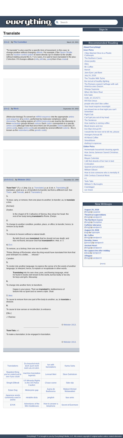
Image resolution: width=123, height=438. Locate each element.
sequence (46, 117)
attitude (39, 52)
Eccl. (10, 245)
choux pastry (89, 61)
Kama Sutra (70, 366)
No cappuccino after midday (97, 251)
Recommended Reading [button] (103, 43)
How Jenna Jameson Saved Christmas (101, 152)
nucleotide (16, 123)
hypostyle (95, 232)
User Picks (89, 50)
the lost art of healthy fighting (96, 81)
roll (36, 59)
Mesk (16, 109)
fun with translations (51, 366)
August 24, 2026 (91, 230)
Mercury (87, 155)
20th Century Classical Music (97, 175)
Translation (36, 192)
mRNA (38, 117)
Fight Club (88, 114)
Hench (87, 70)
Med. (10, 296)
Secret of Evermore (70, 405)
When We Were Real (93, 92)
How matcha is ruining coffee (97, 123)
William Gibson (91, 170)
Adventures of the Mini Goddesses (31, 405)
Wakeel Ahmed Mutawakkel (69, 390)
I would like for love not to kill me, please (101, 132)
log (86, 232)
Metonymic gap (31, 390)
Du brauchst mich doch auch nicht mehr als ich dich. (31, 365)
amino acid (11, 126)
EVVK (12, 405)
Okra (86, 64)
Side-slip (70, 383)
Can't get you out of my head (96, 117)
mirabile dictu (32, 397)
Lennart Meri (50, 374)
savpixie (96, 212)
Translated (39, 188)
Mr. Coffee (88, 67)
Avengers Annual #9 (93, 135)
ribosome (10, 121)
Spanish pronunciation (94, 167)
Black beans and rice (93, 126)
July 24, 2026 (90, 75)
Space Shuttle (66, 52)
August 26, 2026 (91, 210)
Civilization (89, 164)
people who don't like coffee (96, 104)
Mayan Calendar (91, 158)
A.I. (85, 178)
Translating (61, 188)
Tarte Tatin (88, 181)
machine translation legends (31, 374)
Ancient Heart (90, 245)
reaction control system (23, 55)
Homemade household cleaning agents (101, 149)
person (88, 243)
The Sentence (90, 120)
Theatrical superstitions (95, 215)
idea (6, 42)
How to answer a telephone (51, 405)
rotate (64, 59)
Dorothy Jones (91, 240)
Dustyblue (97, 222)
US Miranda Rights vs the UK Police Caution (32, 382)
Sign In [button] (103, 29)
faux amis (70, 397)
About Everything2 (92, 47)
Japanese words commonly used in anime (13, 397)
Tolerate (20, 192)
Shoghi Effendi (12, 383)
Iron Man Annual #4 (92, 129)
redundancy (23, 130)
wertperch (97, 217)
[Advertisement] (61, 8)
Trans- (9, 192)
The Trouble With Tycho (94, 78)
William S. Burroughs (93, 184)
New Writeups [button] (103, 204)
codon (37, 123)
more (103, 264)
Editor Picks (89, 146)
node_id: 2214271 (92, 98)
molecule (46, 121)
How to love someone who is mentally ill (101, 172)
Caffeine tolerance (92, 225)
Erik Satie (88, 95)
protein (26, 119)
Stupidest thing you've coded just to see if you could (12, 374)
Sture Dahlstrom (70, 374)
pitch (42, 59)
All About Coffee (91, 137)
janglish (50, 397)
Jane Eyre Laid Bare (93, 73)
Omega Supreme (91, 89)
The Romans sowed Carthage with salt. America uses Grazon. (101, 85)
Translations (12, 366)
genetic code (40, 130)
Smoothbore (89, 140)
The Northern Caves (93, 58)
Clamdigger (89, 187)
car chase (88, 190)
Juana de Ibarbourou (51, 390)
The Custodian (20, 42)
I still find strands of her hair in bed (99, 161)
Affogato (88, 256)
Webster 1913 (24, 180)
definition (9, 180)
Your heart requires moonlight (97, 106)
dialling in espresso (92, 143)
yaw (48, 59)
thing (87, 212)
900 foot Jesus (90, 101)
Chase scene (51, 383)
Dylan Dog (12, 390)
